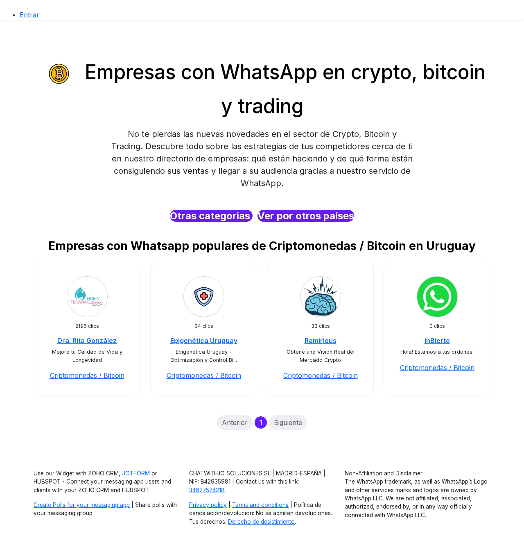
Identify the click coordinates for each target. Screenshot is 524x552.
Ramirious (321, 340)
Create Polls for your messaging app (82, 505)
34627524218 (207, 490)
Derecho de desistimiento (261, 521)
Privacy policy (208, 505)
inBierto (437, 340)
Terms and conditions (260, 505)
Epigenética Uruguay (203, 340)
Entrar (29, 15)
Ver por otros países (305, 216)
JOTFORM (136, 473)
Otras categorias (211, 216)
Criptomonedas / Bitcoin (87, 375)
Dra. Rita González (87, 340)
